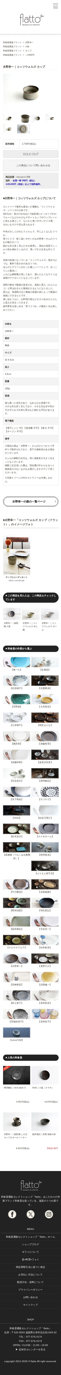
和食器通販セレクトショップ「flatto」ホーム (30, 1236)
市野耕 (16, 706)
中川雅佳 (16, 892)
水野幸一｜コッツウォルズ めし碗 (30, 626)
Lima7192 (17, 1040)
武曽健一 (44, 984)
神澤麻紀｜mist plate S (15, 1088)
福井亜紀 (16, 929)
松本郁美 (44, 947)
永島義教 (44, 892)
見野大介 (44, 966)
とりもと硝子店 (45, 873)
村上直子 (16, 1003)
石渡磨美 (44, 688)
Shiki (16, 818)
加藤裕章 (44, 743)
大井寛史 (44, 706)
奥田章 (16, 743)
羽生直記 (44, 910)
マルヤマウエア (16, 947)
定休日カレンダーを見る (32, 1349)
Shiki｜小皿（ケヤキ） (43, 1088)
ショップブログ (30, 1244)
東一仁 (16, 669)
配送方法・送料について (30, 1282)
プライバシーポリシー (30, 1289)
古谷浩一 (44, 929)
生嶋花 (45, 669)
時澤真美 (44, 855)
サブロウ (44, 799)
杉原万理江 (45, 818)
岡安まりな (45, 725)
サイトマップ (30, 1304)
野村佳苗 (16, 910)
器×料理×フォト (30, 1259)
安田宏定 (44, 1003)
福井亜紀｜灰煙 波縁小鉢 (44, 1134)
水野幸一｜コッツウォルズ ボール (49, 626)
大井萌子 (16, 725)
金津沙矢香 (45, 762)
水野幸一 (16, 966)
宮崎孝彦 (16, 984)
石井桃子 (16, 688)
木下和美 (16, 799)
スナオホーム (45, 836)
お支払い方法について (30, 1274)
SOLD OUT (31, 154)
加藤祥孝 (16, 762)
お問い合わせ (30, 1297)
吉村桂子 (44, 1021)
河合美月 (16, 781)
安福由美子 (16, 1021)
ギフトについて (30, 1252)
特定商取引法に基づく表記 (30, 1267)
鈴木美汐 (16, 836)
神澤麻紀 (44, 781)
